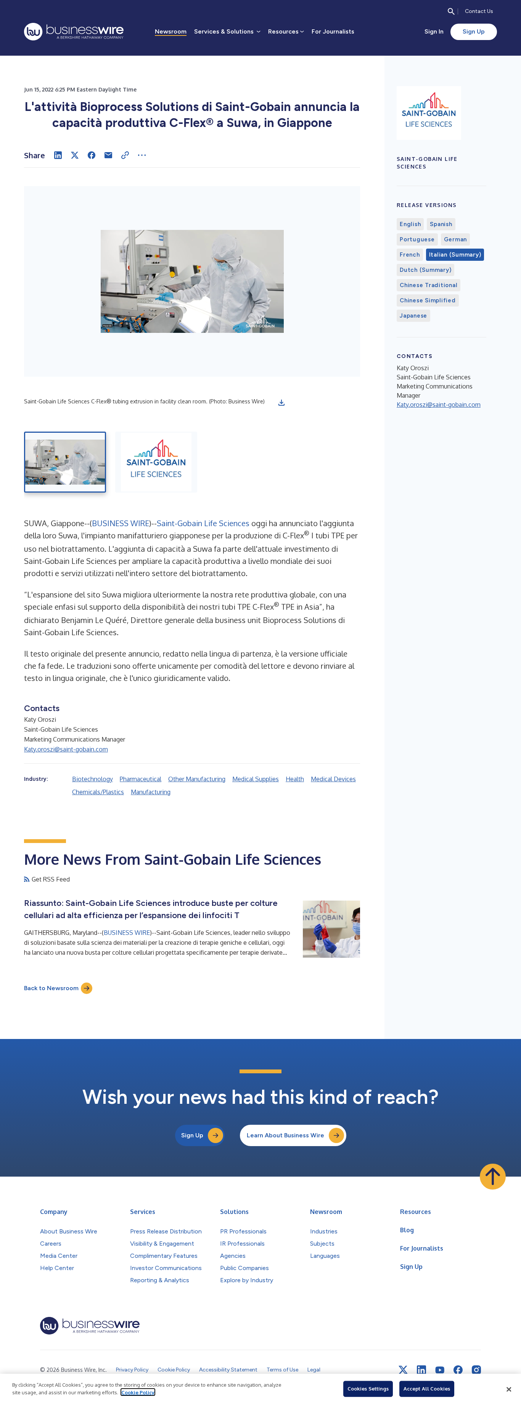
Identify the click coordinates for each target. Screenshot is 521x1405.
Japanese (413, 315)
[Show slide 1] (65, 462)
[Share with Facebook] (91, 155)
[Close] (509, 1389)
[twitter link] (403, 1370)
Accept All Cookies (427, 1389)
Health (295, 779)
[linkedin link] (421, 1369)
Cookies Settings (368, 1389)
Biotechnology (92, 779)
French (410, 254)
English (410, 224)
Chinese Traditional (428, 285)
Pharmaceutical (140, 779)
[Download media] (281, 402)
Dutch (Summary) (425, 270)
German (455, 239)
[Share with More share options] (142, 155)
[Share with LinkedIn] (58, 155)
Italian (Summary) (455, 254)
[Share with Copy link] (125, 155)
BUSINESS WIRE (120, 523)
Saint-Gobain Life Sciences (203, 523)
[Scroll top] (493, 1177)
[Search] (451, 11)
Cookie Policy (137, 1392)
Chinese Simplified (428, 300)
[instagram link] (476, 1369)
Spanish (441, 224)
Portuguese (417, 239)
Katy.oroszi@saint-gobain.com (66, 749)
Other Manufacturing (196, 779)
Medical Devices (333, 779)
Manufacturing (150, 792)
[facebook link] (458, 1369)
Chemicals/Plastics (98, 792)
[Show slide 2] (156, 462)
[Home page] (74, 31)
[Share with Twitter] (75, 155)
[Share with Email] (108, 155)
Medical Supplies (255, 779)
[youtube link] (439, 1370)
